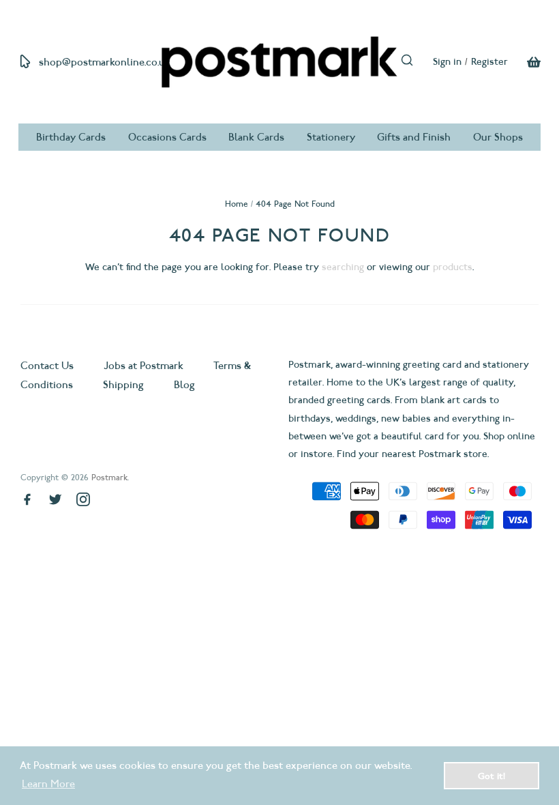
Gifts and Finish (414, 137)
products (452, 267)
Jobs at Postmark (143, 366)
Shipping (123, 385)
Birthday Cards (71, 137)
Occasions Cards (167, 137)
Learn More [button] (48, 784)
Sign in (447, 62)
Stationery (331, 137)
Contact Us (48, 366)
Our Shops (498, 137)
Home (236, 204)
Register (489, 62)
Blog (184, 385)
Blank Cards (256, 137)
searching (343, 267)
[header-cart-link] (524, 62)
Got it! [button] (491, 775)
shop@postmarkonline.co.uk (104, 62)
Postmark (109, 477)
